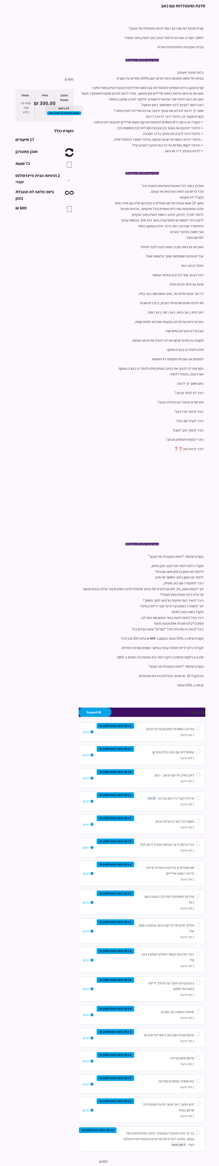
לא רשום (64, 108)
